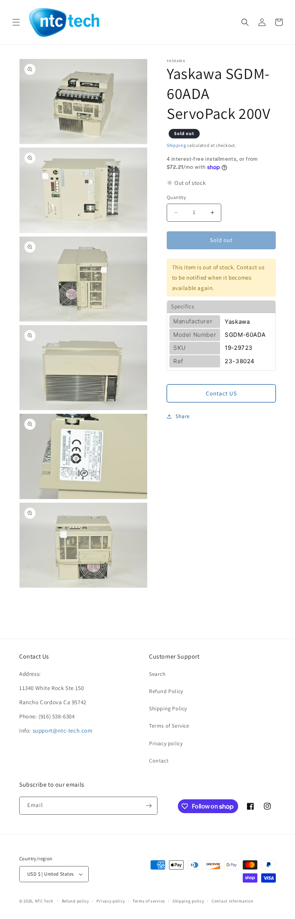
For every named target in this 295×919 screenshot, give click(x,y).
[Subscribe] (148, 806)
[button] (16, 22)
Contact (159, 760)
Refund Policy (166, 691)
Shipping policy (188, 901)
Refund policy (75, 901)
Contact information (232, 901)
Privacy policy (165, 743)
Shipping (176, 145)
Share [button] (183, 416)
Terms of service (149, 901)
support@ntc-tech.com (63, 730)
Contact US (221, 393)
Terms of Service (169, 725)
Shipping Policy (168, 708)
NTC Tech (44, 901)
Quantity (176, 197)
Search (157, 673)
